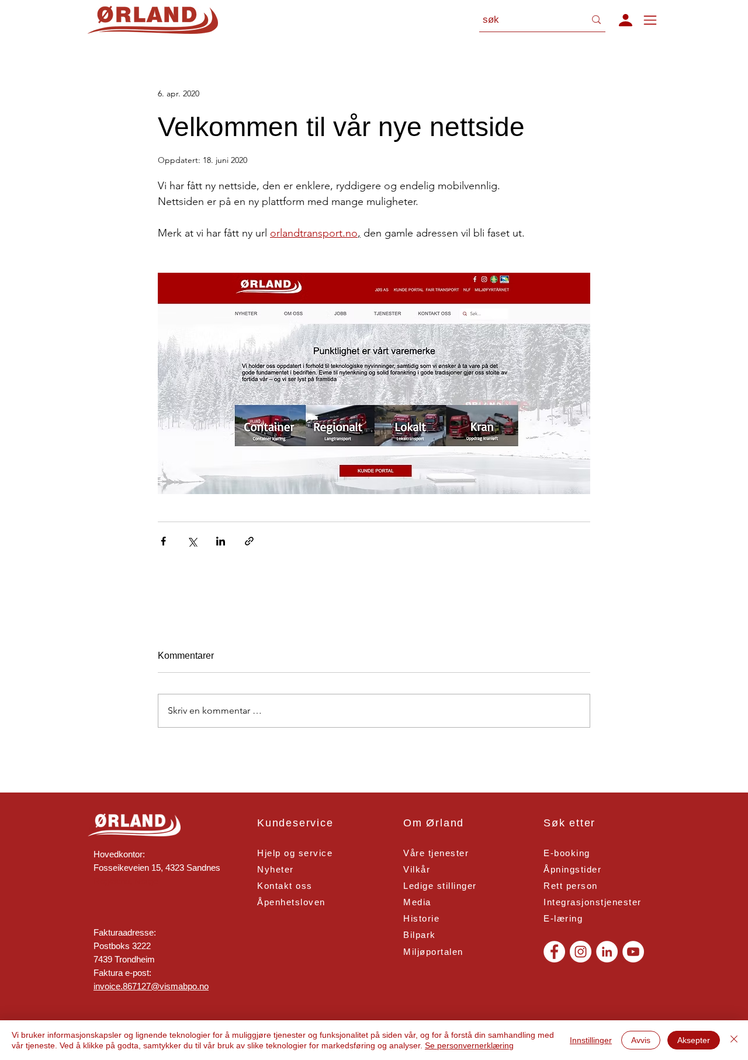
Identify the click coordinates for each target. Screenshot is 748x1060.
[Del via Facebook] (163, 541)
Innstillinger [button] (591, 1040)
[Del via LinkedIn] (220, 541)
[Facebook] (554, 951)
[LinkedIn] (607, 951)
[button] (625, 20)
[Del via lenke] (249, 541)
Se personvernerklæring (469, 1045)
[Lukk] (734, 1040)
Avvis (640, 1040)
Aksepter (693, 1040)
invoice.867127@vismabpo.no (151, 986)
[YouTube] (633, 951)
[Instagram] (580, 951)
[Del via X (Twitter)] (192, 541)
